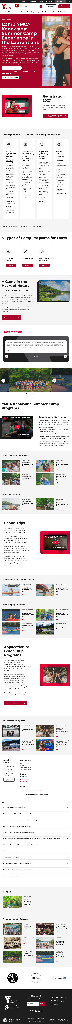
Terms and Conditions (40, 1018)
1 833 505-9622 (24, 779)
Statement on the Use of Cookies (36, 1021)
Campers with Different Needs (11, 876)
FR (69, 1)
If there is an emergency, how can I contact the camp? (17, 826)
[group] (10, 179)
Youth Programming (33, 12)
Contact (41, 1)
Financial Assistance (64, 998)
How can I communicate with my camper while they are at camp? (20, 820)
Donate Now (59, 1)
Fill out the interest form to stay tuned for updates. (54, 116)
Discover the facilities (10, 317)
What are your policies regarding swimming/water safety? (18, 832)
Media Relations (63, 1002)
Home (3, 19)
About (23, 1)
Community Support (59, 12)
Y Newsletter (54, 997)
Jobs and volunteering (54, 1003)
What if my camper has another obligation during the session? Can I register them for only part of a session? (31, 838)
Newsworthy (54, 1000)
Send (41, 1003)
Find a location (63, 6)
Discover (11, 265)
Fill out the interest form (9, 77)
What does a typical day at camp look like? (14, 807)
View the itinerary (8, 780)
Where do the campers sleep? (11, 857)
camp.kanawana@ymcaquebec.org (30, 790)
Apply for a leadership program (14, 703)
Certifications (46, 12)
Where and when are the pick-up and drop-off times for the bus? (20, 845)
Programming (50, 6)
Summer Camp (20, 12)
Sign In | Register (32, 1)
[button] (26, 393)
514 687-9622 (24, 781)
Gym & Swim (9, 12)
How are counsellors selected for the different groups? (17, 863)
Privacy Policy (31, 1018)
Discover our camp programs (10, 68)
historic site (15, 306)
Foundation (49, 1)
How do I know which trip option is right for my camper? (18, 869)
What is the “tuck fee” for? (10, 851)
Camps (9, 19)
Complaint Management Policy (36, 1020)
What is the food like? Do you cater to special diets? (17, 813)
